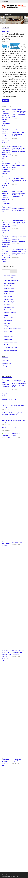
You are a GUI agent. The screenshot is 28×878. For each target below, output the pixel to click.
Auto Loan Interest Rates (11, 280)
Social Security (8, 344)
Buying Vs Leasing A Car (9, 399)
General (6, 315)
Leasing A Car (8, 320)
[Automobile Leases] (6, 542)
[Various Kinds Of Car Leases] (6, 433)
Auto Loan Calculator (10, 275)
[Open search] (24, 14)
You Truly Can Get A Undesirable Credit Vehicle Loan (18, 652)
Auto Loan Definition (10, 277)
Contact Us (6, 360)
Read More (5, 100)
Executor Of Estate (9, 310)
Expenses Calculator (10, 312)
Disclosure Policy (7, 363)
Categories (6, 271)
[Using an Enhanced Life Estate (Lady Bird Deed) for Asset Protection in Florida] (6, 220)
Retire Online (8, 339)
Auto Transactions (9, 283)
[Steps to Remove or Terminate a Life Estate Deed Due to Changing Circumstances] (6, 191)
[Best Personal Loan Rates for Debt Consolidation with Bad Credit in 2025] (6, 207)
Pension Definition (9, 334)
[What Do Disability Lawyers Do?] (6, 759)
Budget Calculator (9, 291)
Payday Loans (8, 331)
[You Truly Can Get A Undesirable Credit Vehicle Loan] (6, 650)
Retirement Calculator (10, 342)
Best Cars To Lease (9, 286)
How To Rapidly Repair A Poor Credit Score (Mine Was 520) (13, 36)
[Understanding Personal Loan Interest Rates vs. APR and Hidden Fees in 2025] (6, 177)
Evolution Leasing (9, 307)
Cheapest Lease (8, 299)
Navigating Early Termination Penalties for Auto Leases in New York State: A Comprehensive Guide (19, 113)
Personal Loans (5, 31)
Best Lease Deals (9, 288)
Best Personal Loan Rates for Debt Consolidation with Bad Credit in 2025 (19, 208)
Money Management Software (12, 328)
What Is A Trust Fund (10, 347)
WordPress (9, 876)
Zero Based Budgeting (10, 350)
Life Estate (7, 323)
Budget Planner (8, 294)
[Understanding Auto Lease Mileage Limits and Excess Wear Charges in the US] (6, 162)
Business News (8, 296)
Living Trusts (8, 326)
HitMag (16, 876)
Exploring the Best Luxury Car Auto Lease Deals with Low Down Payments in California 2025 (18, 150)
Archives (13, 271)
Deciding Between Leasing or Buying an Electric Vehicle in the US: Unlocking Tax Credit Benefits (18, 132)
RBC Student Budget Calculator (11, 427)
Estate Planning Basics (10, 302)
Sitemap (5, 366)
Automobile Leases (17, 542)
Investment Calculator (10, 318)
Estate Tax (7, 304)
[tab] (6, 271)
